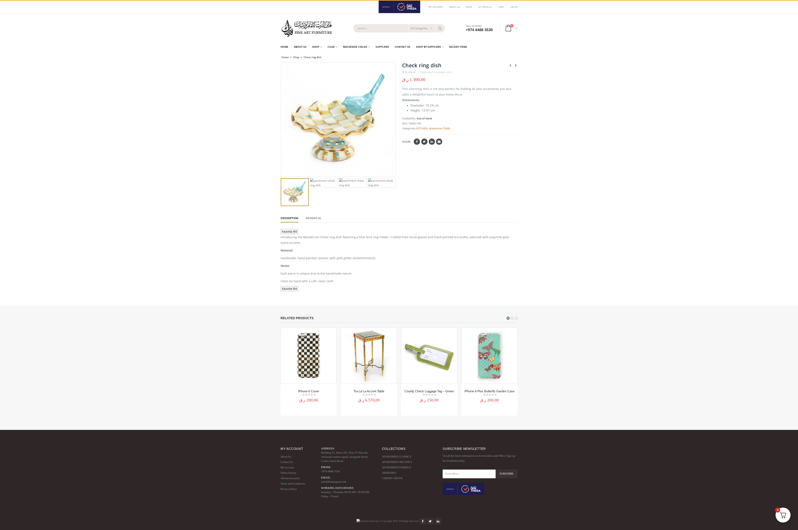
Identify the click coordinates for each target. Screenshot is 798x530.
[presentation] (284, 120)
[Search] (440, 28)
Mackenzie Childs (439, 128)
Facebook (417, 142)
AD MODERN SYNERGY (396, 467)
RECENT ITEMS (458, 47)
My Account (436, 6)
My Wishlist (485, 6)
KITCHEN (422, 128)
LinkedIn (432, 142)
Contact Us (402, 47)
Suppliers (382, 47)
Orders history (288, 472)
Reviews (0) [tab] (313, 218)
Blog (469, 6)
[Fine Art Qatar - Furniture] (306, 28)
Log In (513, 6)
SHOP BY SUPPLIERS (428, 47)
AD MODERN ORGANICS (397, 462)
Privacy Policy (289, 489)
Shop (315, 47)
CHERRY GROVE (392, 478)
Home (284, 47)
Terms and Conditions (293, 483)
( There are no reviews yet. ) (435, 72)
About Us (454, 6)
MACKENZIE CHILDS (355, 47)
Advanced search (290, 478)
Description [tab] (289, 218)
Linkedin (438, 521)
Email (439, 142)
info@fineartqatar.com (333, 481)
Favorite (289, 231)
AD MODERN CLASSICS (396, 456)
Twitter (424, 142)
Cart (501, 6)
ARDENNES (389, 472)
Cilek (331, 47)
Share (406, 142)
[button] (508, 318)
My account (287, 467)
